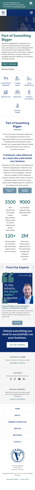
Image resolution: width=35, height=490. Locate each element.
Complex (17, 84)
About (17, 415)
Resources (17, 435)
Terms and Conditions (12, 479)
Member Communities (17, 422)
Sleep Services (6, 97)
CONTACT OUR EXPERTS (17, 399)
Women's (17, 111)
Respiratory (17, 97)
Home (29, 84)
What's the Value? (9, 64)
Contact (17, 442)
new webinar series (19, 6)
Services (17, 428)
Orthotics (29, 98)
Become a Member (8, 69)
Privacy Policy (25, 479)
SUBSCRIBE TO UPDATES (17, 363)
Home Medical (6, 84)
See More (17, 322)
